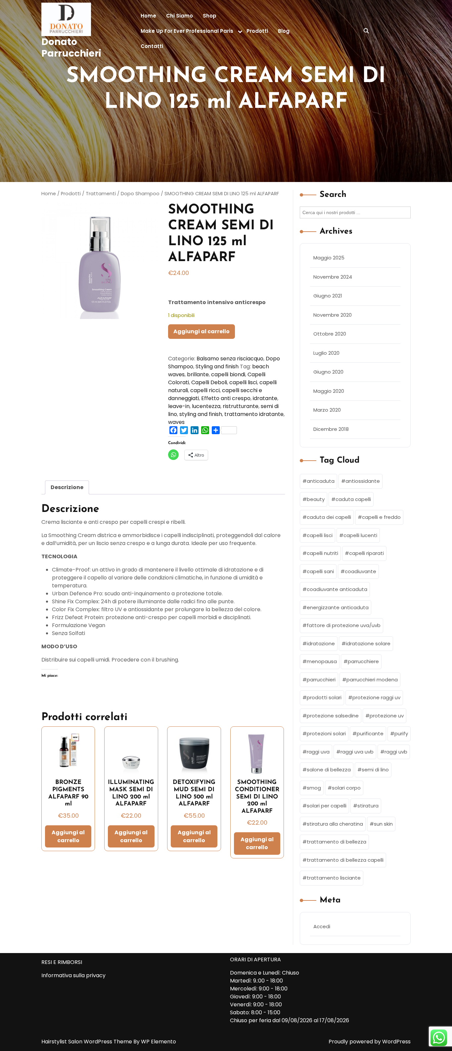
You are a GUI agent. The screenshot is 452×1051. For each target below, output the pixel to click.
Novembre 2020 (332, 314)
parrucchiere (363, 661)
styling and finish (200, 414)
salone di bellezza (329, 769)
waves (176, 422)
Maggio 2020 (328, 391)
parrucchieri (321, 679)
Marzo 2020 (327, 409)
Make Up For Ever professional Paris (187, 30)
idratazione (321, 643)
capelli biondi (228, 374)
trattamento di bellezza (336, 841)
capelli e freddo (381, 517)
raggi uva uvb (357, 751)
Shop (209, 15)
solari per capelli (326, 805)
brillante (198, 374)
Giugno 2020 (328, 371)
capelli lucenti (360, 535)
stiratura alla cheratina (335, 823)
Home (148, 15)
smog (314, 787)
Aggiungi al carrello (201, 331)
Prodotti (257, 30)
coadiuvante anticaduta (337, 589)
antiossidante (362, 481)
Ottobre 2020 (329, 333)
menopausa (322, 661)
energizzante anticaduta (338, 607)
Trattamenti (101, 193)
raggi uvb (395, 751)
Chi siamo (179, 15)
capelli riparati (366, 553)
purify (401, 733)
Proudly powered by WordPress (370, 1041)
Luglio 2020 (326, 352)
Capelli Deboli (209, 382)
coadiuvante (360, 571)
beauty (316, 499)
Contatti (152, 46)
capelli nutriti (322, 553)
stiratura (368, 805)
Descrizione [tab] (67, 487)
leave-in (179, 406)
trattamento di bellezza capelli (345, 859)
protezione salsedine (333, 715)
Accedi (321, 926)
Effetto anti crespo (225, 398)
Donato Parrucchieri (71, 47)
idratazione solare (368, 643)
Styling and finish (217, 366)
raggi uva (318, 751)
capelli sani (320, 571)
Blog (284, 30)
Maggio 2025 (328, 257)
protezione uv (387, 715)
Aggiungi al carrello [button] (68, 836)
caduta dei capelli (329, 517)
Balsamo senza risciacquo (230, 358)
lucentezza (206, 406)
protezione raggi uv (376, 697)
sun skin (383, 823)
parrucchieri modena (372, 679)
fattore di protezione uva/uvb (344, 625)
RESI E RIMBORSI (61, 962)
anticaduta (321, 481)
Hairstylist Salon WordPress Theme (87, 1041)
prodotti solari (324, 697)
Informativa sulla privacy (73, 975)
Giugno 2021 (327, 295)
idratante (265, 398)
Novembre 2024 (332, 276)
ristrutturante (240, 406)
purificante (370, 733)
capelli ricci (205, 390)
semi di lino (375, 769)
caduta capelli (353, 499)
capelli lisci (243, 382)
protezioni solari (326, 733)
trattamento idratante (254, 414)
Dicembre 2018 (331, 429)
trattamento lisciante (334, 877)
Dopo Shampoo (140, 193)
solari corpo (346, 787)
